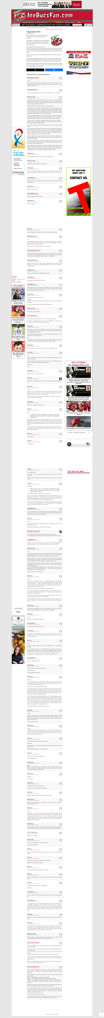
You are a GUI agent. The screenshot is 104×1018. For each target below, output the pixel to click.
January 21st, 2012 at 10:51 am (33, 901)
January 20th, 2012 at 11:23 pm (33, 666)
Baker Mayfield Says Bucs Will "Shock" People (18, 354)
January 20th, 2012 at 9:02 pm (33, 309)
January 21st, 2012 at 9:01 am (33, 858)
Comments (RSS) (55, 1014)
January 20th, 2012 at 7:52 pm (33, 178)
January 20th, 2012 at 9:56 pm (33, 402)
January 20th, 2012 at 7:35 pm (33, 161)
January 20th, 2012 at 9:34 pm (33, 353)
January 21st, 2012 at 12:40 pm (33, 923)
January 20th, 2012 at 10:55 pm (33, 606)
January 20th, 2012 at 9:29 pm (33, 327)
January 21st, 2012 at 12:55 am (33, 763)
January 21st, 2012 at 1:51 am (33, 800)
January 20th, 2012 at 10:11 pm (33, 484)
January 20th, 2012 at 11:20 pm (33, 641)
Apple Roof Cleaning (32, 531)
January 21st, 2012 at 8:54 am (33, 849)
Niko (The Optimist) (32, 942)
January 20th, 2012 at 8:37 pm (33, 261)
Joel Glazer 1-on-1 (15, 281)
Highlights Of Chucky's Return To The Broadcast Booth (18, 302)
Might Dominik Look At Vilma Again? (54, 29)
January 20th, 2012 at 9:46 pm (33, 387)
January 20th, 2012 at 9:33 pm (33, 346)
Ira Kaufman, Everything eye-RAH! (18, 279)
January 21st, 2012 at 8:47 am (33, 840)
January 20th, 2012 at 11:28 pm (33, 677)
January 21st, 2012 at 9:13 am (33, 867)
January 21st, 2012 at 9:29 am (33, 892)
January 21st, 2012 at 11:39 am (33, 915)
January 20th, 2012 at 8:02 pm (33, 194)
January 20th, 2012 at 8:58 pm (33, 295)
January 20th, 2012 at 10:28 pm (33, 532)
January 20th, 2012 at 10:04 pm (33, 434)
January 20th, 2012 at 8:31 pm (33, 251)
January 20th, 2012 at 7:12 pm (33, 78)
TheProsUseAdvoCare (32, 250)
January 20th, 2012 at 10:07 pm (33, 470)
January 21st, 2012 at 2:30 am (33, 808)
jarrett (28, 922)
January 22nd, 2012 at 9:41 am (33, 967)
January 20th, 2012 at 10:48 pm (33, 576)
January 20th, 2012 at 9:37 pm (33, 371)
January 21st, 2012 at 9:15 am (33, 883)
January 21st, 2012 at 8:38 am (33, 833)
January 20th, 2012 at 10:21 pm (33, 519)
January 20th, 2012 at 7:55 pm (33, 187)
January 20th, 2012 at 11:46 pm (33, 711)
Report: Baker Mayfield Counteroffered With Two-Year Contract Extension (18, 320)
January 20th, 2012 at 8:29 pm (33, 237)
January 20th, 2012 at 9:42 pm (33, 378)
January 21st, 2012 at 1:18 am (33, 783)
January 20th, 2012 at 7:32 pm (33, 154)
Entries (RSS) (47, 1014)
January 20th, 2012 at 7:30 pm (33, 97)
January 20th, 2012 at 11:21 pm (33, 658)
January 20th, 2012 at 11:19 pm (33, 631)
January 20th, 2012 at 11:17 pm (33, 624)
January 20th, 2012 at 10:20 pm (33, 509)
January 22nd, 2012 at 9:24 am (33, 943)
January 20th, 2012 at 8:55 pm (33, 285)
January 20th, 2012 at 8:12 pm (33, 201)
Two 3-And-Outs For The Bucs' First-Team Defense (78, 413)
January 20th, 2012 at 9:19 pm (33, 316)
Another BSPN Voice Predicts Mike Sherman (37, 27)
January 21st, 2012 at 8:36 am (33, 824)
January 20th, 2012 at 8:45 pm (33, 271)
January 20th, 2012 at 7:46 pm (33, 168)
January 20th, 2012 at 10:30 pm (33, 540)
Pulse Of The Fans (15, 282)
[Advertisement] (18, 51)
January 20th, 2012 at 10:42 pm (33, 549)
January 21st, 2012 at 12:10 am (33, 739)
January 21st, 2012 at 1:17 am (33, 774)
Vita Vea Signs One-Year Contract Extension (78, 428)
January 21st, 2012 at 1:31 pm (33, 934)
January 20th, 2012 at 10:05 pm (33, 441)
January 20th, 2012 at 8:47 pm (33, 278)
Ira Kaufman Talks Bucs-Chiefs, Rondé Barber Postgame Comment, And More (78, 398)
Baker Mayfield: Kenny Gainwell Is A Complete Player (18, 337)
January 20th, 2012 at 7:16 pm (33, 90)
